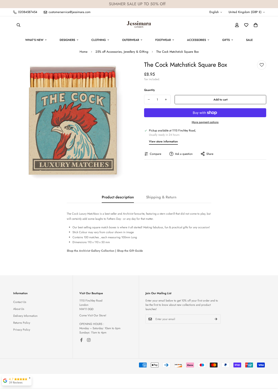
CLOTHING (98, 40)
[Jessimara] (139, 25)
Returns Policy (21, 323)
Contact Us (19, 302)
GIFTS (226, 40)
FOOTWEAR (163, 40)
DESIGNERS (67, 40)
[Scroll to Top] (270, 367)
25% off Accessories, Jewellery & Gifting (121, 51)
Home (84, 51)
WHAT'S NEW (34, 40)
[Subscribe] (216, 319)
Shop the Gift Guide (130, 251)
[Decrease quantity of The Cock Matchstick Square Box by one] (148, 99)
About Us (18, 309)
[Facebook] (81, 340)
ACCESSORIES (196, 40)
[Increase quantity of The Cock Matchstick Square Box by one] (165, 99)
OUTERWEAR (130, 40)
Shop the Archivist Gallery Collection (90, 251)
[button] (255, 25)
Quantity (149, 90)
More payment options (205, 122)
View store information (163, 141)
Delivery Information (25, 316)
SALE (249, 40)
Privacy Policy (21, 330)
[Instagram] (89, 340)
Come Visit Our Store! (92, 315)
